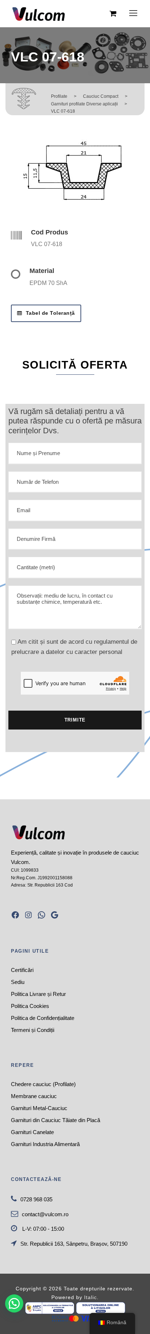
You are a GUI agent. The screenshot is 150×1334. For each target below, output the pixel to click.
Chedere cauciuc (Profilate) (43, 1084)
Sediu (17, 982)
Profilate (59, 96)
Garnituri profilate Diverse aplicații (84, 104)
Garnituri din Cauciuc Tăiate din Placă (55, 1120)
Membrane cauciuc (34, 1096)
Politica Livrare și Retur (38, 994)
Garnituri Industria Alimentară (45, 1144)
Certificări (22, 970)
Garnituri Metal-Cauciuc (39, 1108)
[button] (14, 1303)
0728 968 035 (36, 1199)
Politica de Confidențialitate (42, 1018)
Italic (90, 1297)
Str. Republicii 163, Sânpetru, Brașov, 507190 (73, 1244)
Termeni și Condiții (32, 1030)
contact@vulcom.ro (45, 1214)
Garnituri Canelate (32, 1132)
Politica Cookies (30, 1006)
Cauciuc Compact (100, 96)
